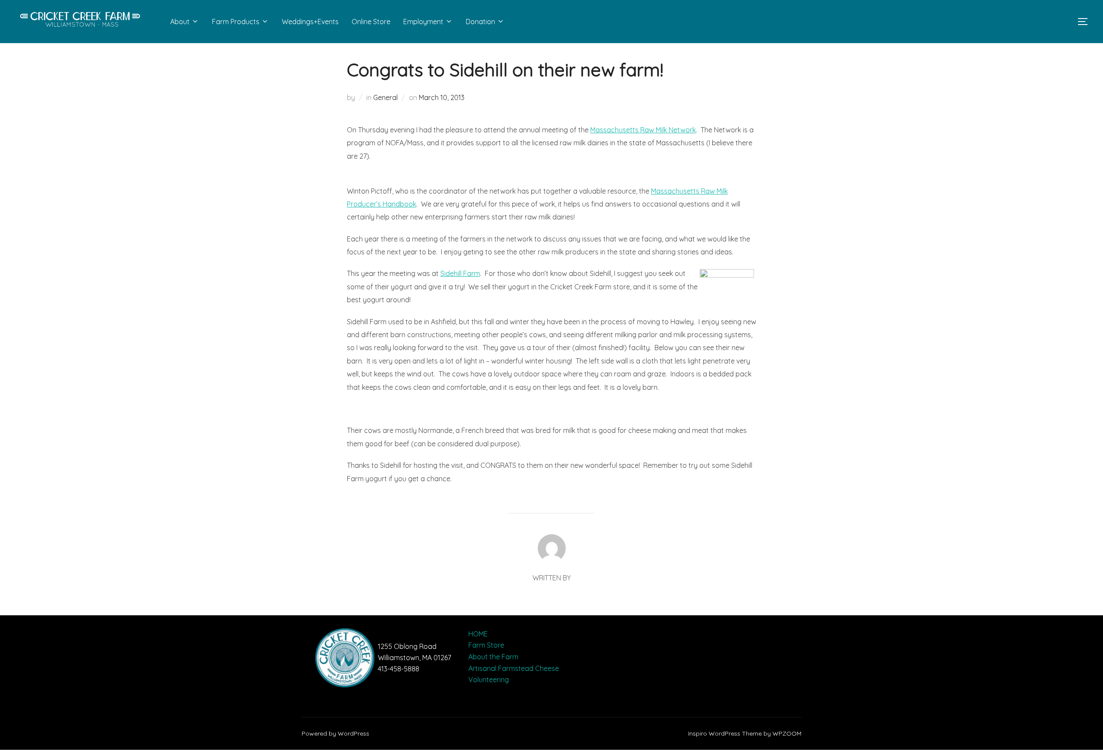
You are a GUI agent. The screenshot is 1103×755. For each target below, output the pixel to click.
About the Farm (493, 656)
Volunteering (488, 679)
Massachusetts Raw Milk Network (643, 129)
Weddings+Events (310, 21)
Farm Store (486, 645)
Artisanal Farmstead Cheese (513, 668)
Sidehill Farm (460, 273)
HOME (478, 634)
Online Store (371, 21)
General (385, 97)
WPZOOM (787, 733)
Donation (480, 21)
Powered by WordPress (335, 733)
